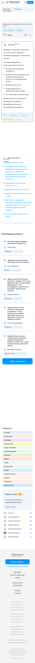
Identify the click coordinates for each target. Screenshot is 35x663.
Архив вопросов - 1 (17, 601)
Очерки (17, 577)
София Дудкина (13, 537)
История (6, 270)
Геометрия (7, 481)
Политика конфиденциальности (17, 642)
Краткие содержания (17, 575)
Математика (8, 466)
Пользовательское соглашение (17, 640)
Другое (6, 459)
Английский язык (9, 474)
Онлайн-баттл (17, 585)
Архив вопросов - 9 (17, 626)
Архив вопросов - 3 (17, 607)
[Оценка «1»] (4, 120)
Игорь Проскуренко (14, 529)
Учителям (17, 593)
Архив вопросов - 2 (17, 604)
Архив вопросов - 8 (17, 622)
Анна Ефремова (13, 517)
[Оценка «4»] (11, 120)
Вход (30, 2)
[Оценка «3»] (8, 120)
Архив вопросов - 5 (17, 614)
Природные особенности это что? (17, 189)
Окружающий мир (10, 451)
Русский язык (8, 444)
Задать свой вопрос (17, 361)
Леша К (10, 513)
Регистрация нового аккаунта (17, 566)
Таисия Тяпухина (13, 521)
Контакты (17, 590)
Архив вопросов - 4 (17, 609)
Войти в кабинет (17, 562)
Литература (7, 251)
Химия (6, 462)
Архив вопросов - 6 (17, 616)
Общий (13, 507)
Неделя (7, 507)
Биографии (17, 572)
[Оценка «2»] (6, 120)
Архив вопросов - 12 (17, 634)
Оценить (18, 120)
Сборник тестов (17, 582)
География (19, 30)
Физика (6, 470)
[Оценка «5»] (13, 120)
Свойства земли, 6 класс (14, 163)
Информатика (9, 485)
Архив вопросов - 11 (17, 631)
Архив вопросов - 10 (17, 629)
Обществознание (9, 353)
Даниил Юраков (13, 525)
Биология (7, 455)
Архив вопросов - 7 (17, 619)
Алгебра (7, 478)
